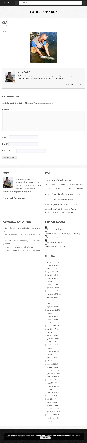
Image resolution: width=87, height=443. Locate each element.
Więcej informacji (75, 435)
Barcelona (47, 180)
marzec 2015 (51, 396)
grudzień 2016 (52, 338)
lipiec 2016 (51, 348)
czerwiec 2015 (52, 386)
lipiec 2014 (51, 421)
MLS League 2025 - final (56, 246)
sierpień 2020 (51, 275)
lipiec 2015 (51, 383)
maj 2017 (50, 332)
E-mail (5, 144)
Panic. (65, 194)
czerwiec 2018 (52, 316)
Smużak (75, 200)
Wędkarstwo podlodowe (52, 212)
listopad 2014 (51, 408)
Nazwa (5, 137)
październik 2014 (53, 411)
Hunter (72, 184)
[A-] (3, 31)
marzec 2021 (51, 268)
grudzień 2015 (52, 367)
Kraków (62, 189)
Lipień (71, 189)
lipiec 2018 (51, 313)
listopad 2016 (51, 342)
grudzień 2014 (52, 405)
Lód (75, 189)
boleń (54, 180)
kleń (58, 188)
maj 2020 (50, 281)
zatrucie (62, 212)
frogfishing (67, 184)
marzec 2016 (51, 357)
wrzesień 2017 (52, 326)
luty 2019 (50, 303)
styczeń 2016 (51, 364)
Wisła (64, 209)
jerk (78, 184)
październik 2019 (53, 294)
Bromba (60, 180)
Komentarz (6, 109)
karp (54, 189)
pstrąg (48, 199)
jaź (76, 184)
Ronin (58, 200)
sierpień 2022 (51, 262)
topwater (48, 209)
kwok (67, 189)
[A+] (6, 31)
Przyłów (79, 194)
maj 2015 (50, 389)
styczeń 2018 (51, 319)
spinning (50, 204)
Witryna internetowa (9, 151)
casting (70, 180)
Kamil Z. (26, 72)
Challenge (61, 184)
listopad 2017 (51, 322)
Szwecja (72, 205)
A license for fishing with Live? (58, 238)
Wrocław (74, 209)
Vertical (59, 209)
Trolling (53, 209)
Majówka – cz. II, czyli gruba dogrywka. (26, 250)
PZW (53, 199)
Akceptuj (45, 438)
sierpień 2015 (51, 380)
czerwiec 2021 (52, 265)
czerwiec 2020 (52, 278)
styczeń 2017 (51, 335)
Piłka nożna (72, 194)
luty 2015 (50, 399)
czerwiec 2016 (52, 351)
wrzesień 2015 (52, 376)
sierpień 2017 (51, 329)
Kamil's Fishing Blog (43, 11)
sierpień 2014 (51, 418)
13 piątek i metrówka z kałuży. (23, 247)
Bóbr (66, 180)
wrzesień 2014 (52, 415)
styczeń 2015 (51, 402)
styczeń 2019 (51, 307)
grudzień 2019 (52, 287)
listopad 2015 (51, 370)
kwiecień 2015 (52, 392)
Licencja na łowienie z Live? (57, 242)
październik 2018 (53, 310)
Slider (70, 199)
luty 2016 (50, 361)
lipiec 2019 (51, 300)
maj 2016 (50, 354)
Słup (77, 205)
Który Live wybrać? (55, 229)
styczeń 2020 (51, 284)
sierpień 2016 (51, 345)
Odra (53, 194)
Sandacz (64, 199)
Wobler (68, 209)
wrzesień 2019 (52, 297)
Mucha (80, 188)
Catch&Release (50, 184)
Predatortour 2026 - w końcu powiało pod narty (64, 233)
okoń (59, 194)
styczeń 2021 (51, 272)
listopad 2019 (51, 291)
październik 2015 (53, 373)
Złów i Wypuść (69, 212)
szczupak (64, 204)
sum (57, 204)
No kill (47, 194)
